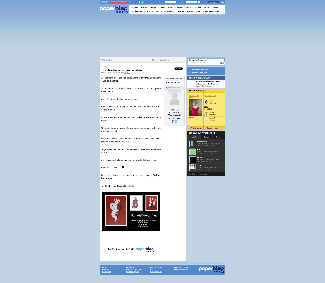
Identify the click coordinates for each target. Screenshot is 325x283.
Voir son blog (175, 118)
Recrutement (106, 272)
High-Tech (189, 8)
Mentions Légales (132, 272)
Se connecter (213, 2)
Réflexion (219, 137)
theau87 (212, 118)
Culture (135, 8)
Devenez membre (213, 128)
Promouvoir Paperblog (182, 267)
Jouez (213, 146)
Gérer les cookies (156, 272)
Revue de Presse (156, 267)
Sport (199, 8)
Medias (170, 8)
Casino (206, 137)
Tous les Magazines (212, 11)
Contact (105, 269)
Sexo (199, 11)
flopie (211, 101)
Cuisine (156, 11)
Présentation (130, 267)
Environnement (168, 11)
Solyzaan (127, 73)
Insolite (207, 8)
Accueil (104, 2)
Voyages (180, 11)
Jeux (154, 60)
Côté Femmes (137, 11)
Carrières (190, 11)
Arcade (194, 137)
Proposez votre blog (199, 72)
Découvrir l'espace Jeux (200, 174)
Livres (162, 8)
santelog (212, 112)
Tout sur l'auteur (196, 128)
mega (206, 107)
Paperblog (114, 10)
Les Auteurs (164, 60)
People (215, 8)
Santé (148, 11)
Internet (180, 8)
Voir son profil (174, 115)
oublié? (222, 2)
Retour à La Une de (121, 249)
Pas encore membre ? (200, 70)
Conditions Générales (133, 269)
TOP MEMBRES (210, 96)
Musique (153, 8)
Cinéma (144, 8)
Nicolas (209, 86)
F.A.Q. (152, 269)
